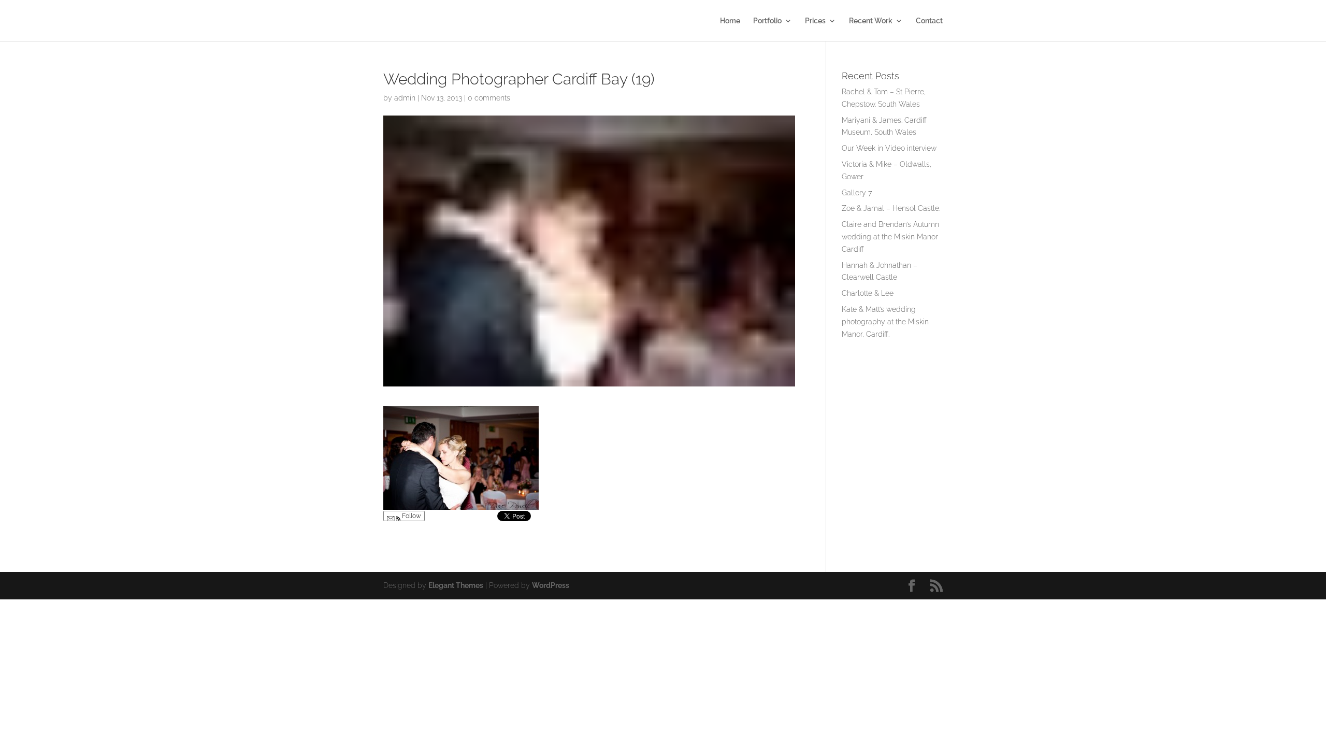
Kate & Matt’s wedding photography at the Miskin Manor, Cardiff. (885, 321)
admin (404, 98)
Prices (815, 21)
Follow (410, 516)
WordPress (550, 585)
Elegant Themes (455, 585)
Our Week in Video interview (889, 148)
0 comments (489, 98)
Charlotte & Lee (867, 293)
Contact (929, 21)
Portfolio (767, 21)
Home (730, 21)
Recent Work (870, 21)
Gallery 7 (857, 193)
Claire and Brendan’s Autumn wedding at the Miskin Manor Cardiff (890, 236)
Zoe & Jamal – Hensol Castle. (891, 208)
